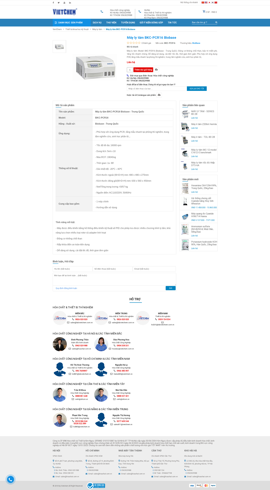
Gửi (170, 288)
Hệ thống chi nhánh (189, 2)
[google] (64, 3)
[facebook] (53, 3)
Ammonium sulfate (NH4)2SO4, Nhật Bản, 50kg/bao (202, 229)
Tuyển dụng (128, 22)
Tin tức (172, 22)
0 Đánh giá (146, 43)
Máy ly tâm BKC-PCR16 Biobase (120, 29)
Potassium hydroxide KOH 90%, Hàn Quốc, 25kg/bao (204, 243)
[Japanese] (209, 3)
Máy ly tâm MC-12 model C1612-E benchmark (204, 151)
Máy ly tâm (97, 29)
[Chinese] (215, 3)
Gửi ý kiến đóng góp (151, 22)
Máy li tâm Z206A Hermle (204, 124)
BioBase (196, 43)
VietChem (57, 29)
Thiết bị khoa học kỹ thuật (77, 29)
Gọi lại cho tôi (197, 88)
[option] (59, 46)
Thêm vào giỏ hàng (143, 70)
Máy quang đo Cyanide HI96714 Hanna (202, 215)
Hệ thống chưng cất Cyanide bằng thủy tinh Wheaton (202, 201)
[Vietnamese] (203, 3)
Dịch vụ (97, 22)
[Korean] (212, 3)
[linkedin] (70, 3)
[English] (206, 3)
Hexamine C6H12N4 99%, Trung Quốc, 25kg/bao (204, 186)
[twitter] (59, 3)
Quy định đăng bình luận (66, 288)
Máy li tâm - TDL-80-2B (203, 137)
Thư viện (111, 22)
